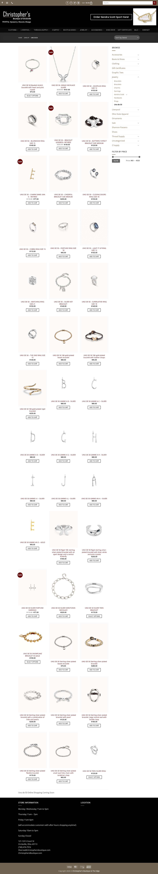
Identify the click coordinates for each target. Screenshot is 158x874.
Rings (116, 101)
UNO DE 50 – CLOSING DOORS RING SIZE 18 (94, 196)
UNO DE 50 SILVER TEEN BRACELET (94, 609)
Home (20, 38)
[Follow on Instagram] (71, 3)
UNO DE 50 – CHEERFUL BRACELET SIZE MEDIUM (63, 196)
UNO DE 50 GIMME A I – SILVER (32, 498)
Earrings (117, 91)
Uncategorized (118, 140)
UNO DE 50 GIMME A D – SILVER (32, 455)
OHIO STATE (110, 30)
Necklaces (118, 98)
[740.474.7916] (12, 3)
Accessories (117, 54)
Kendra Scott (119, 94)
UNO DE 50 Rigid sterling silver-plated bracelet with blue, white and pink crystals (94, 552)
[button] (87, 3)
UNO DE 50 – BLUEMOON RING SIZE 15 (33, 142)
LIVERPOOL (25, 30)
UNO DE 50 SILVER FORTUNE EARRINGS (32, 609)
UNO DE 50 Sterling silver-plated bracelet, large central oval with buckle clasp (94, 717)
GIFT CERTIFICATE (125, 30)
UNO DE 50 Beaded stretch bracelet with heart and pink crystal (33, 87)
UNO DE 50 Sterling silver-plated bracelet (94, 662)
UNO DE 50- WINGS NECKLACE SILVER (63, 86)
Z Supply (115, 145)
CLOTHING (12, 30)
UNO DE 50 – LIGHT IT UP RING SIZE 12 (94, 249)
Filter (116, 161)
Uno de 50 (118, 104)
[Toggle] (138, 54)
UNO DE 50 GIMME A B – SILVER (63, 401)
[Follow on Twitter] (74, 3)
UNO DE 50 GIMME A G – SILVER (63, 455)
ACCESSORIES (96, 30)
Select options (32, 96)
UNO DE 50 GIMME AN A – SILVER (94, 498)
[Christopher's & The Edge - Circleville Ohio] (24, 17)
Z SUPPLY (55, 30)
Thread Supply (118, 136)
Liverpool (116, 109)
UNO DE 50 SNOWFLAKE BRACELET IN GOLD (32, 655)
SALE (136, 30)
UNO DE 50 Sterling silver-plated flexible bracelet (32, 772)
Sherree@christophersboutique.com (34, 850)
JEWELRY (83, 30)
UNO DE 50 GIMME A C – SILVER (94, 401)
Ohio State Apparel (120, 114)
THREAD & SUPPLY (41, 30)
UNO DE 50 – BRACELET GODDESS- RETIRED (63, 141)
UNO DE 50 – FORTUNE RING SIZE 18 (63, 249)
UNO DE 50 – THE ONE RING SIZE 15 (32, 356)
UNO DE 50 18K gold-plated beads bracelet (63, 356)
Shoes (114, 132)
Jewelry (26, 38)
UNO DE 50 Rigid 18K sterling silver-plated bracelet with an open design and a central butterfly (63, 553)
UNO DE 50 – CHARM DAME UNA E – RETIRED (32, 196)
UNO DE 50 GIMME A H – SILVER (94, 455)
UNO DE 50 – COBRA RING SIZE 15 (32, 249)
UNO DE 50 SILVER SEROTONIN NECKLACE (63, 609)
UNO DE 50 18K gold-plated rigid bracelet (32, 410)
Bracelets (117, 81)
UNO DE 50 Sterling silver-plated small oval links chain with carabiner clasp (63, 773)
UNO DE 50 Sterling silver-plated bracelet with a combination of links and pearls (32, 717)
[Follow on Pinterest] (78, 3)
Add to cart (63, 93)
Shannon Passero (119, 127)
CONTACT (146, 30)
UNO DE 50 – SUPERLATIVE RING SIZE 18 (94, 303)
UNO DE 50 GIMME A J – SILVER (63, 498)
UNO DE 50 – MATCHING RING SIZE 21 (32, 303)
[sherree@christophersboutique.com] (7, 3)
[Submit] (154, 3)
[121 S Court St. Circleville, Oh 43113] (2, 3)
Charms (117, 88)
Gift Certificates (118, 68)
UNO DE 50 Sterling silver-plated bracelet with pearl (63, 716)
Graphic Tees (117, 72)
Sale (114, 123)
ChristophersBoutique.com (30, 853)
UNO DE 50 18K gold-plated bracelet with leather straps (94, 356)
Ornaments (117, 118)
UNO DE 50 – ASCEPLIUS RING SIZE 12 (94, 87)
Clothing (115, 63)
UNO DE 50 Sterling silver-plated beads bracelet (63, 662)
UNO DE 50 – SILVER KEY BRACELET (63, 303)
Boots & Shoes (118, 59)
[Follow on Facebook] (67, 3)
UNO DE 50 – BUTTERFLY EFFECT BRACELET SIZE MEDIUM (94, 142)
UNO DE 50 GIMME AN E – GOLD (32, 542)
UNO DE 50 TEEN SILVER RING (94, 771)
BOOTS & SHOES (69, 30)
